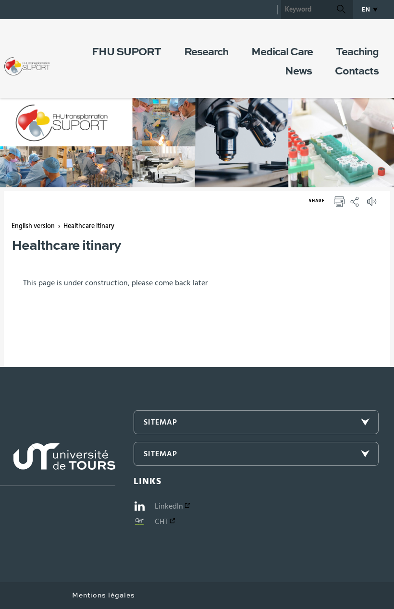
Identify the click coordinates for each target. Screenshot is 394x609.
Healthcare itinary (88, 226)
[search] (305, 9)
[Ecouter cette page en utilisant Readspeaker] (373, 204)
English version (33, 226)
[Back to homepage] (27, 56)
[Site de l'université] (57, 464)
